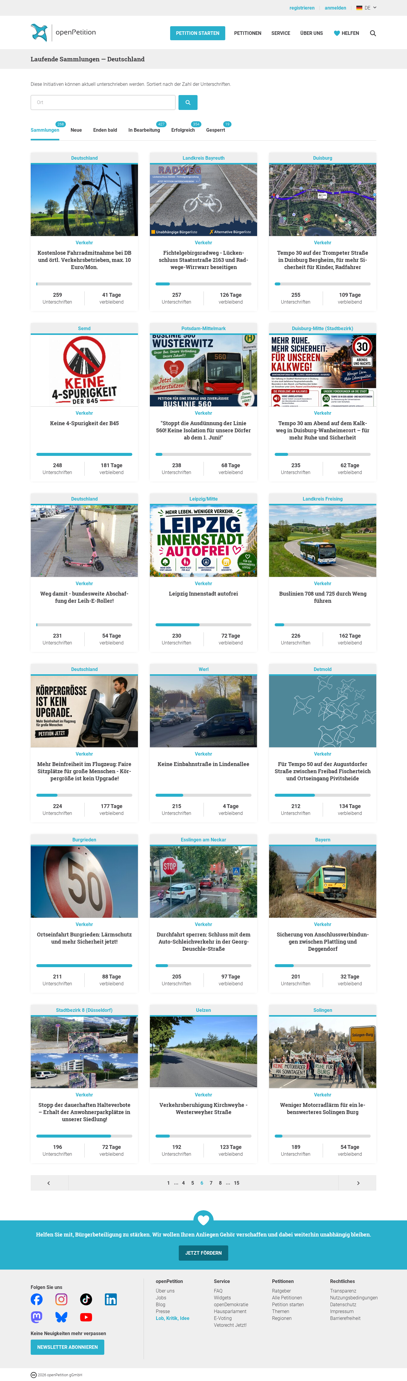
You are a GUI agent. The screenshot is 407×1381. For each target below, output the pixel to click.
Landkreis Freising (323, 499)
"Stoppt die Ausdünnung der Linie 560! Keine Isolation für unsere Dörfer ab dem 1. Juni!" (203, 430)
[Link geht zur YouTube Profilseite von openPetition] (86, 1317)
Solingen (322, 1010)
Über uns (165, 1291)
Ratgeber (281, 1291)
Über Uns (311, 33)
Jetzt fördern (203, 1253)
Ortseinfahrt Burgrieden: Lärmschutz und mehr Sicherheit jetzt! (84, 938)
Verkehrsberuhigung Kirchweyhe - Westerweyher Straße (203, 1108)
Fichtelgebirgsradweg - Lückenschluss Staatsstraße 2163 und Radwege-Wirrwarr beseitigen (203, 260)
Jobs (161, 1298)
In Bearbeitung (144, 127)
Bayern (322, 840)
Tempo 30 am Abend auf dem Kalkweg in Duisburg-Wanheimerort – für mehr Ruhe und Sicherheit (322, 430)
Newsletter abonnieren (67, 1347)
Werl (204, 669)
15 (236, 1183)
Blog (160, 1304)
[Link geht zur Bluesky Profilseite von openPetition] (61, 1317)
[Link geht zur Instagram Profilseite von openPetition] (61, 1299)
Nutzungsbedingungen (354, 1298)
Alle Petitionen (287, 1298)
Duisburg (322, 158)
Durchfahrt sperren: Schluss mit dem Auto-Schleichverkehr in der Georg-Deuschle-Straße (204, 941)
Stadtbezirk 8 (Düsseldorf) (84, 1010)
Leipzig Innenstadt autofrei (203, 593)
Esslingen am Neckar (203, 840)
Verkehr (84, 243)
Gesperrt (215, 127)
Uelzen (203, 1010)
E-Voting (223, 1318)
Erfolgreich (183, 127)
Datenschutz (343, 1304)
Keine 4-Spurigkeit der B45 (84, 423)
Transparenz (343, 1291)
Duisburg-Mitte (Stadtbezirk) (322, 328)
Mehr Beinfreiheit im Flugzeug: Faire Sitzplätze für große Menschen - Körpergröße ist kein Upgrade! (84, 771)
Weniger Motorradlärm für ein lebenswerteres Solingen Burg (322, 1108)
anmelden (335, 8)
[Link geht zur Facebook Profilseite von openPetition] (37, 1299)
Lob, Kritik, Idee (172, 1318)
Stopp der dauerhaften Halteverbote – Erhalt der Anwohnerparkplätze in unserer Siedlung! (84, 1112)
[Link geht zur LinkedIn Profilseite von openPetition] (111, 1299)
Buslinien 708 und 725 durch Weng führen (322, 597)
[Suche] (373, 33)
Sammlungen (45, 127)
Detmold (323, 669)
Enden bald (105, 130)
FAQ (218, 1291)
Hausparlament (230, 1311)
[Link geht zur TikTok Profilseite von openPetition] (86, 1299)
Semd (84, 328)
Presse (163, 1311)
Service (280, 33)
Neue (76, 130)
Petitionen (248, 33)
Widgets (222, 1298)
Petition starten (197, 33)
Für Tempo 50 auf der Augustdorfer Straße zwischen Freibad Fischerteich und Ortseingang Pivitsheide (323, 771)
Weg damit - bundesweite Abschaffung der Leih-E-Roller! (84, 597)
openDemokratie (231, 1304)
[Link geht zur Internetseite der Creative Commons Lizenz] (34, 1374)
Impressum (342, 1311)
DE (366, 8)
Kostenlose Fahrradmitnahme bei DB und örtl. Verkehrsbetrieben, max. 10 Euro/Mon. (84, 260)
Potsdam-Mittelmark (203, 328)
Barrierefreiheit (345, 1318)
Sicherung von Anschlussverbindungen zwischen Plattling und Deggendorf (323, 941)
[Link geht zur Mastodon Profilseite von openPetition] (37, 1317)
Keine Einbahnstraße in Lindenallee (203, 764)
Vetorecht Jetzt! (230, 1325)
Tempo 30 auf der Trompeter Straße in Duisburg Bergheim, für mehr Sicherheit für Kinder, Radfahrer (322, 260)
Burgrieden (84, 840)
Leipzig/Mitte (203, 499)
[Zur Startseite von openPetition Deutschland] (64, 32)
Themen (280, 1311)
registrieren (302, 8)
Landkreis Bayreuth (204, 158)
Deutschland (84, 158)
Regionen (282, 1318)
